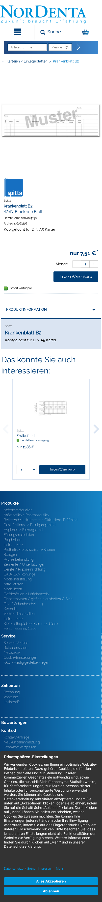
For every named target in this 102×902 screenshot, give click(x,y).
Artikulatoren (13, 584)
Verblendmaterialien (19, 614)
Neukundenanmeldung (22, 742)
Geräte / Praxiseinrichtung (24, 569)
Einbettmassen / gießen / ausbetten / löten (38, 599)
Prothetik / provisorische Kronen (29, 550)
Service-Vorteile (16, 643)
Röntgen (10, 554)
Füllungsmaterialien (19, 535)
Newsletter (12, 653)
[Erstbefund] (51, 407)
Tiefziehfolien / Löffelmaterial (26, 594)
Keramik (10, 609)
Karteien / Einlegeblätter (26, 61)
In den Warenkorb (76, 276)
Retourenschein (16, 648)
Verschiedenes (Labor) (21, 629)
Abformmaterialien (18, 510)
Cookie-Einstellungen (20, 657)
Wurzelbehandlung (18, 559)
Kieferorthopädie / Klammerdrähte (31, 624)
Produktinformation (26, 309)
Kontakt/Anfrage (16, 737)
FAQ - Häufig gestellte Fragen (26, 662)
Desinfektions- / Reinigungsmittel (30, 525)
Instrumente (13, 545)
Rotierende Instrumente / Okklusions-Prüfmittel (41, 520)
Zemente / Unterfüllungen (24, 564)
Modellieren (13, 589)
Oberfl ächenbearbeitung (23, 604)
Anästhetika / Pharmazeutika (26, 515)
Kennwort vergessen (20, 747)
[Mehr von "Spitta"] (14, 187)
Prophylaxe (12, 540)
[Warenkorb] (84, 32)
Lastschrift (12, 702)
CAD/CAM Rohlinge (19, 574)
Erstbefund (26, 436)
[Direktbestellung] (78, 47)
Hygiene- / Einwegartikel (23, 530)
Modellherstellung (17, 579)
